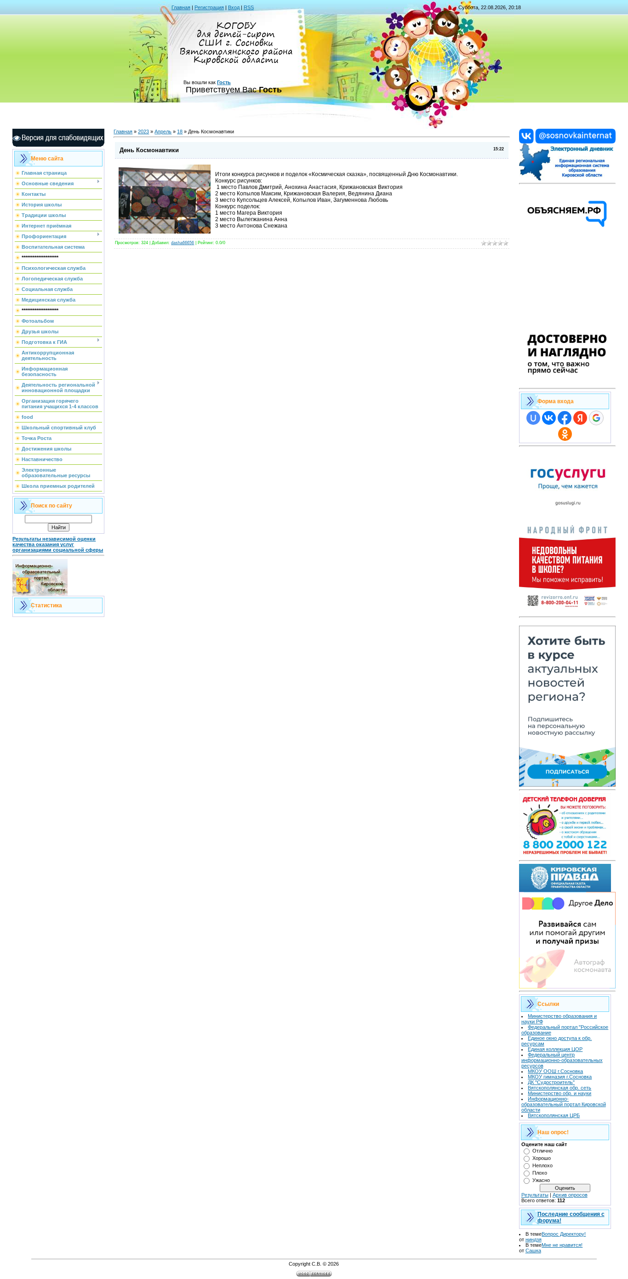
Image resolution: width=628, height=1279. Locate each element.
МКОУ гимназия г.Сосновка (560, 1076)
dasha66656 (182, 242)
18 (180, 131)
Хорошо (541, 1158)
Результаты (534, 1195)
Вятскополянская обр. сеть (559, 1088)
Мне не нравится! (562, 1245)
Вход (234, 7)
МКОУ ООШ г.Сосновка (555, 1071)
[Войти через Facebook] (564, 418)
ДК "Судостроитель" (551, 1082)
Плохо (539, 1173)
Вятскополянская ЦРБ (554, 1115)
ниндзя (533, 1239)
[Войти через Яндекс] (580, 418)
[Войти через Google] (596, 418)
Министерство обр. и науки (559, 1093)
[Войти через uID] (533, 418)
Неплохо (542, 1165)
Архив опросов (570, 1195)
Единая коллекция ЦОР (555, 1049)
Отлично (542, 1150)
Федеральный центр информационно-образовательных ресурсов (562, 1060)
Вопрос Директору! (564, 1234)
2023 (143, 131)
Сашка (533, 1250)
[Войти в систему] (567, 179)
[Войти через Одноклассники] (565, 434)
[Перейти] (567, 141)
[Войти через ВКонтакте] (549, 418)
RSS (249, 7)
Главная (180, 7)
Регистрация (209, 7)
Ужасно (541, 1180)
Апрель (162, 131)
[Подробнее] (567, 383)
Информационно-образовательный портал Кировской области (563, 1104)
